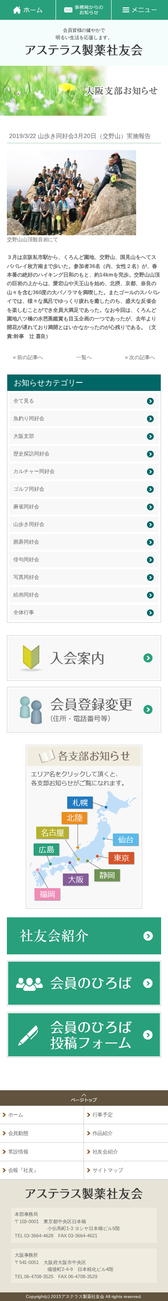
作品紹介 (103, 1133)
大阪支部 (23, 436)
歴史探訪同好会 (31, 454)
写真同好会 (26, 577)
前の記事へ (30, 357)
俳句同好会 (26, 560)
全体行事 (23, 612)
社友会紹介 (105, 1152)
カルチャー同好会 (34, 471)
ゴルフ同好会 (28, 489)
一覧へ (84, 357)
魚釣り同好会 (28, 418)
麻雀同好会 (26, 507)
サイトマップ (108, 1170)
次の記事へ (142, 357)
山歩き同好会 (28, 524)
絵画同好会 (26, 595)
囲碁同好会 (26, 542)
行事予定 (103, 1115)
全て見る (23, 401)
